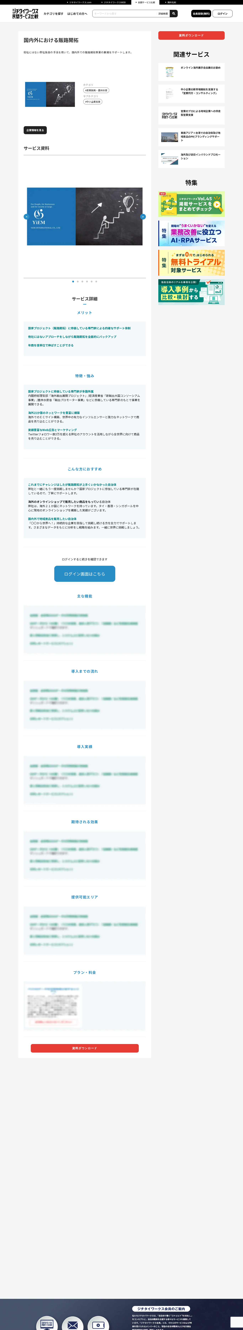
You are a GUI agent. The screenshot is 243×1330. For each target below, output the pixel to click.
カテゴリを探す (54, 13)
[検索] (174, 13)
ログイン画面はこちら (84, 574)
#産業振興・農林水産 (96, 90)
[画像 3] (82, 281)
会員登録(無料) (201, 13)
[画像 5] (92, 281)
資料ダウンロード (84, 1048)
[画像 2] (78, 281)
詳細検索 (163, 13)
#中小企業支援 (92, 101)
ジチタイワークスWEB (115, 2)
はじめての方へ (77, 13)
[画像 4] (87, 281)
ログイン (223, 13)
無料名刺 (172, 2)
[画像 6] (96, 281)
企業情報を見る (35, 130)
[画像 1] (73, 281)
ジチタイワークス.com (80, 2)
